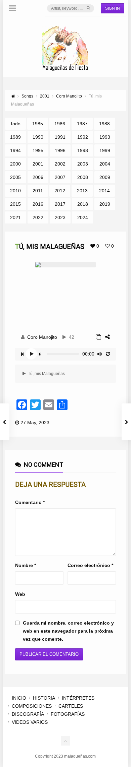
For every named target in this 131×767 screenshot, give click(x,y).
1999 (104, 150)
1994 (15, 150)
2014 (104, 190)
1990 (38, 137)
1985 (37, 123)
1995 (38, 150)
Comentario (30, 502)
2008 (82, 177)
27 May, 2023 (34, 422)
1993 (104, 137)
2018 (82, 204)
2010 (15, 190)
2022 (38, 217)
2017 (60, 204)
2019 (104, 204)
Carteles (70, 706)
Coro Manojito (42, 337)
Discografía (28, 714)
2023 (60, 217)
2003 (82, 164)
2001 (38, 164)
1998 (82, 150)
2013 (82, 190)
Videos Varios (30, 722)
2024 (82, 217)
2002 (60, 164)
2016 (38, 204)
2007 (60, 177)
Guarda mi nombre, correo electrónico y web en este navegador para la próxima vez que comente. (68, 631)
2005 (15, 177)
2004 (104, 164)
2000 (15, 164)
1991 (60, 137)
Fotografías (68, 714)
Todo (15, 123)
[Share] (107, 337)
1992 (82, 137)
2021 (15, 217)
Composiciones (32, 706)
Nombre (25, 565)
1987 (82, 123)
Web (20, 594)
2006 (38, 177)
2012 (59, 190)
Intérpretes (78, 698)
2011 (38, 190)
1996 (60, 150)
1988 (104, 123)
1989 (15, 137)
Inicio (19, 698)
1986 (59, 123)
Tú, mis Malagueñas (46, 373)
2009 (104, 177)
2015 (15, 204)
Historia (44, 698)
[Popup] (98, 337)
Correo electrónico (90, 565)
